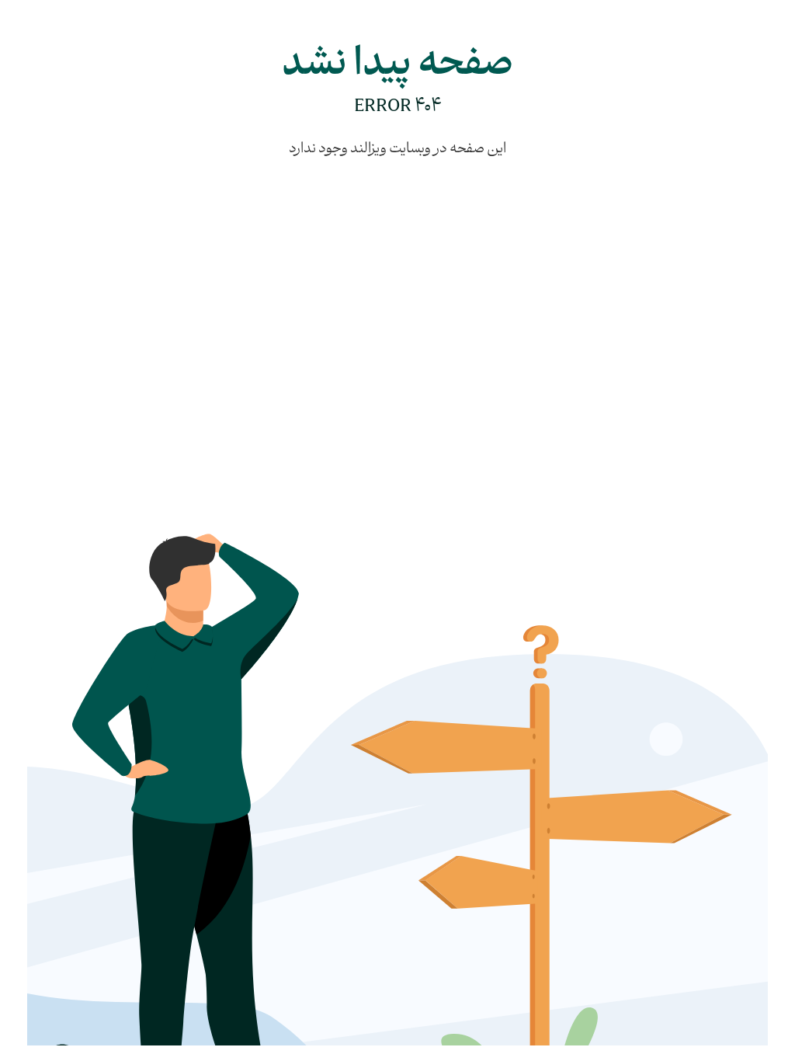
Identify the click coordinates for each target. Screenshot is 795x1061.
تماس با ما (493, 356)
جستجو (433, 384)
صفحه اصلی (422, 328)
